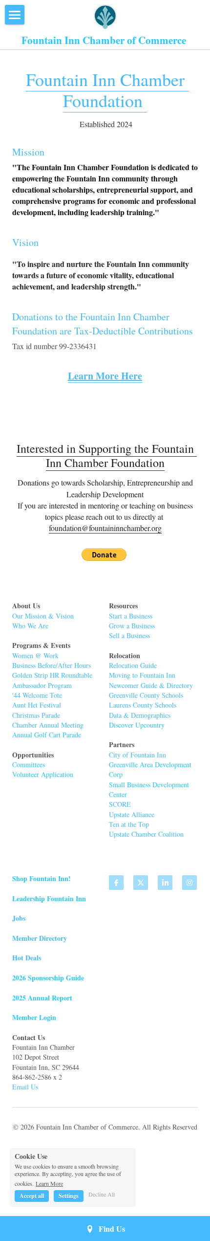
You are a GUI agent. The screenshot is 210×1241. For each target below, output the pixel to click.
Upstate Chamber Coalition (146, 834)
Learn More (49, 1182)
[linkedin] (165, 882)
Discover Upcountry (137, 725)
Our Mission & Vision (43, 615)
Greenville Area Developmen (149, 764)
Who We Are (30, 625)
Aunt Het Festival (36, 704)
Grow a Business (132, 625)
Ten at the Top (129, 824)
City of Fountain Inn (137, 754)
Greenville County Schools (146, 695)
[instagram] (189, 882)
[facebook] (116, 882)
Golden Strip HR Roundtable (52, 675)
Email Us (25, 1086)
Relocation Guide (134, 665)
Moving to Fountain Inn (142, 675)
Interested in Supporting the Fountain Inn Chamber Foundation (107, 455)
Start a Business (130, 615)
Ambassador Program (42, 685)
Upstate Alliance (131, 814)
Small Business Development (150, 784)
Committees (28, 764)
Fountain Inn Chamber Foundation (107, 89)
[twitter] (140, 882)
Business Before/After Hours (51, 665)
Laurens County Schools (142, 704)
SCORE (120, 804)
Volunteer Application (42, 774)
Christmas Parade (36, 715)
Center (118, 794)
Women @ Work (35, 655)
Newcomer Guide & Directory (151, 685)
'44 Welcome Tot (35, 695)
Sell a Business (129, 635)
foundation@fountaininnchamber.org (105, 528)
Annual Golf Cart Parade (46, 734)
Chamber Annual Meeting (48, 725)
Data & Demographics (139, 715)
